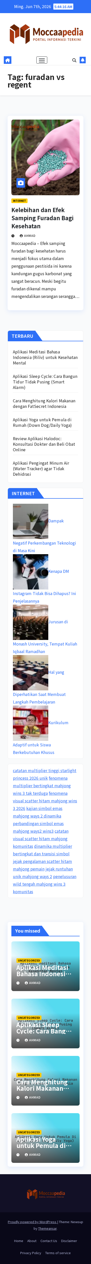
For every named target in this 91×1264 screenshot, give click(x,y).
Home (18, 1240)
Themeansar (47, 1228)
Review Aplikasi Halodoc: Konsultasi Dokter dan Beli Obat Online (44, 444)
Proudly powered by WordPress (32, 1221)
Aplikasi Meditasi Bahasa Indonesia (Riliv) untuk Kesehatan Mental (45, 357)
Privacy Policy (30, 1252)
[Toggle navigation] (42, 60)
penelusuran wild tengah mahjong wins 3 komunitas (44, 883)
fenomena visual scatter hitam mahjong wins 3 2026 (45, 800)
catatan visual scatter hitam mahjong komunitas (41, 838)
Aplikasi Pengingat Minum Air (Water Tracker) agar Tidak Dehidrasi (41, 468)
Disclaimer (69, 1240)
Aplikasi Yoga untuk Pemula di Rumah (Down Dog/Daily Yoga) (42, 422)
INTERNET (19, 201)
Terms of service (58, 1252)
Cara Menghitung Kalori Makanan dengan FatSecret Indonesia (44, 403)
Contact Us (48, 1240)
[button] (74, 60)
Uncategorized (29, 960)
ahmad (30, 235)
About (31, 1240)
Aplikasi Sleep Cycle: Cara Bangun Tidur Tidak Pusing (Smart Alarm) (45, 381)
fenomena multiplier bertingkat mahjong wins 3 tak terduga (42, 785)
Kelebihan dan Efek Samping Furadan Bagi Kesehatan (42, 218)
